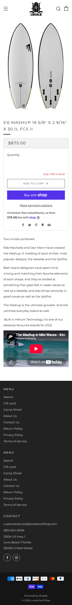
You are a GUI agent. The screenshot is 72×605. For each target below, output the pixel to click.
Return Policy (13, 428)
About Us (10, 416)
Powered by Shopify (36, 595)
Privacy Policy (13, 435)
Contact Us (11, 422)
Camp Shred (12, 409)
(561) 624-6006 (13, 530)
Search (8, 397)
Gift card (9, 403)
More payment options (36, 205)
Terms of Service (15, 441)
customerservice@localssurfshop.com (30, 524)
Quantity (13, 155)
